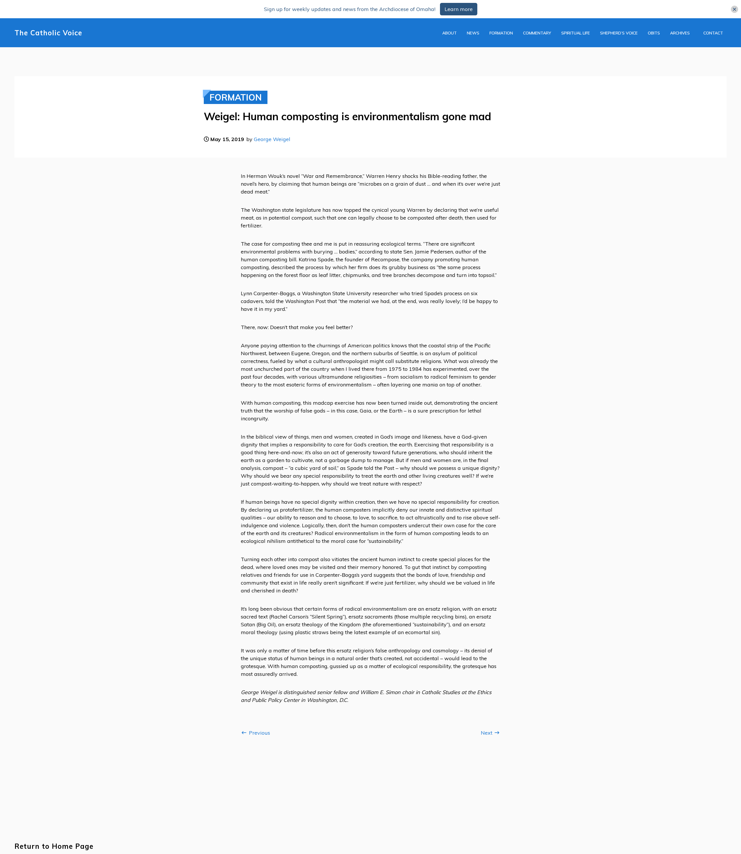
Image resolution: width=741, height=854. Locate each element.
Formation (501, 33)
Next (487, 732)
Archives (680, 33)
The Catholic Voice (48, 33)
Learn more (459, 9)
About (449, 33)
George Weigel (272, 139)
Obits (654, 33)
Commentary (537, 33)
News (473, 33)
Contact (713, 33)
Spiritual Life (575, 33)
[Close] (734, 9)
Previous (258, 732)
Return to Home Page (53, 846)
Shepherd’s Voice (619, 33)
